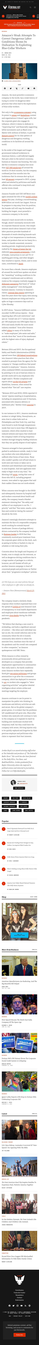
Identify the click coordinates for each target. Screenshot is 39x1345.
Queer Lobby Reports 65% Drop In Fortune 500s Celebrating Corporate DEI (19, 1098)
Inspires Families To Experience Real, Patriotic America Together (19, 1183)
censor (14, 115)
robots (9, 330)
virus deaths (14, 615)
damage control (8, 136)
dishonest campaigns (10, 284)
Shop (4, 897)
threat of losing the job (22, 249)
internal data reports (16, 293)
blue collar (26, 798)
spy (5, 682)
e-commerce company (22, 112)
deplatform (25, 115)
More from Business (10, 950)
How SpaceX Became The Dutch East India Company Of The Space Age (17, 1021)
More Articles (19, 788)
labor (5, 810)
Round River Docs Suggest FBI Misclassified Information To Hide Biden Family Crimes (17, 1257)
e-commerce (23, 802)
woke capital (29, 810)
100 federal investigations (27, 355)
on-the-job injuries (20, 381)
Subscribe (19, 1335)
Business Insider (10, 534)
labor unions (16, 810)
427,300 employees (13, 168)
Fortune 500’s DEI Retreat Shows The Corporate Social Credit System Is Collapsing (19, 1059)
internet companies (9, 806)
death (21, 264)
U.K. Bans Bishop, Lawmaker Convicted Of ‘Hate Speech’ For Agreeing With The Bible (19, 1146)
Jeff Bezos (23, 806)
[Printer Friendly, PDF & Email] (34, 88)
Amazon (5, 798)
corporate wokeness (9, 802)
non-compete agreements (20, 252)
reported (30, 405)
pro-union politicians (18, 673)
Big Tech (15, 798)
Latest (4, 1114)
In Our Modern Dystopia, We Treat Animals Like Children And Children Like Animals (19, 1220)
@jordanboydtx (23, 783)
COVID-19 (17, 607)
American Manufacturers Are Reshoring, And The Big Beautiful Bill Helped (19, 982)
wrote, (15, 474)
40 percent (10, 179)
